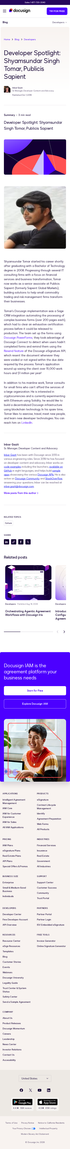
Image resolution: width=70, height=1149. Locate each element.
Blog (17, 39)
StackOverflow (53, 478)
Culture (8, 523)
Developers (58, 22)
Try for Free (57, 11)
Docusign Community (27, 478)
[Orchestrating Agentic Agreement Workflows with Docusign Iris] (28, 582)
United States (29, 1078)
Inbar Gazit (10, 455)
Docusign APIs (46, 475)
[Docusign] (20, 11)
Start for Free (35, 691)
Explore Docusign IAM (35, 704)
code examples (12, 467)
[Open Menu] (5, 11)
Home (7, 39)
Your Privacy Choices (21, 1128)
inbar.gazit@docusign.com (19, 486)
